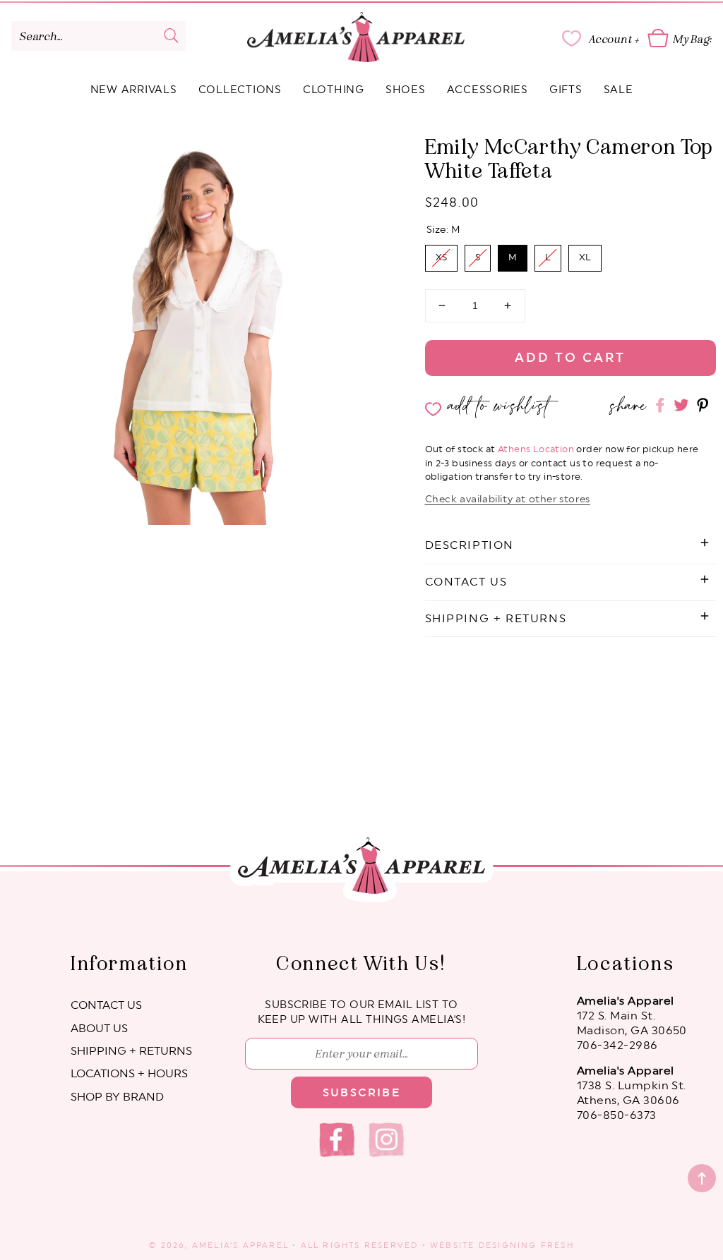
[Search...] (171, 35)
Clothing (333, 90)
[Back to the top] (702, 1178)
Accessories (487, 90)
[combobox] (98, 36)
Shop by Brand (117, 1097)
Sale (618, 90)
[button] (571, 546)
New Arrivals (133, 90)
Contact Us (106, 1005)
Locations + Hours (129, 1073)
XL (585, 253)
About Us (99, 1028)
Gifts (565, 90)
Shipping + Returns (131, 1051)
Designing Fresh (526, 1245)
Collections (240, 90)
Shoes (406, 90)
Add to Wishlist (499, 405)
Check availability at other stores (507, 499)
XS (441, 253)
